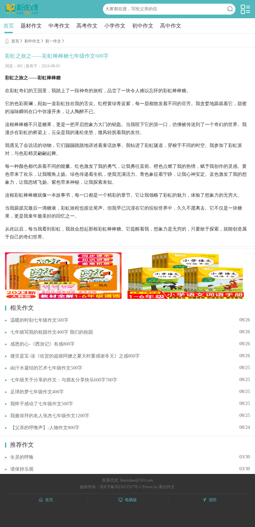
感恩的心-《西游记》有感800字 (42, 344)
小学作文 (115, 26)
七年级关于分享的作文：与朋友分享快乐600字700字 (63, 379)
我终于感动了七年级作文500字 (41, 403)
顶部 (212, 499)
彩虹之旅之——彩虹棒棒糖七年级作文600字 (57, 56)
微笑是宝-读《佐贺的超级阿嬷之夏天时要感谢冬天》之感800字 (75, 356)
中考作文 (59, 26)
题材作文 (31, 26)
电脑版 (131, 499)
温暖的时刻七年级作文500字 (39, 320)
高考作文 (87, 26)
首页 (8, 26)
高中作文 (170, 26)
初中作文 (142, 26)
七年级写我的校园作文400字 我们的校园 (51, 332)
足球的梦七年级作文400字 (37, 391)
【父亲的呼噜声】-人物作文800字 (44, 427)
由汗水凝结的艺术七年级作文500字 (46, 367)
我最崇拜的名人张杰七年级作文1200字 (49, 415)
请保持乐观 (22, 469)
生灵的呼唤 (22, 457)
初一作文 (53, 41)
